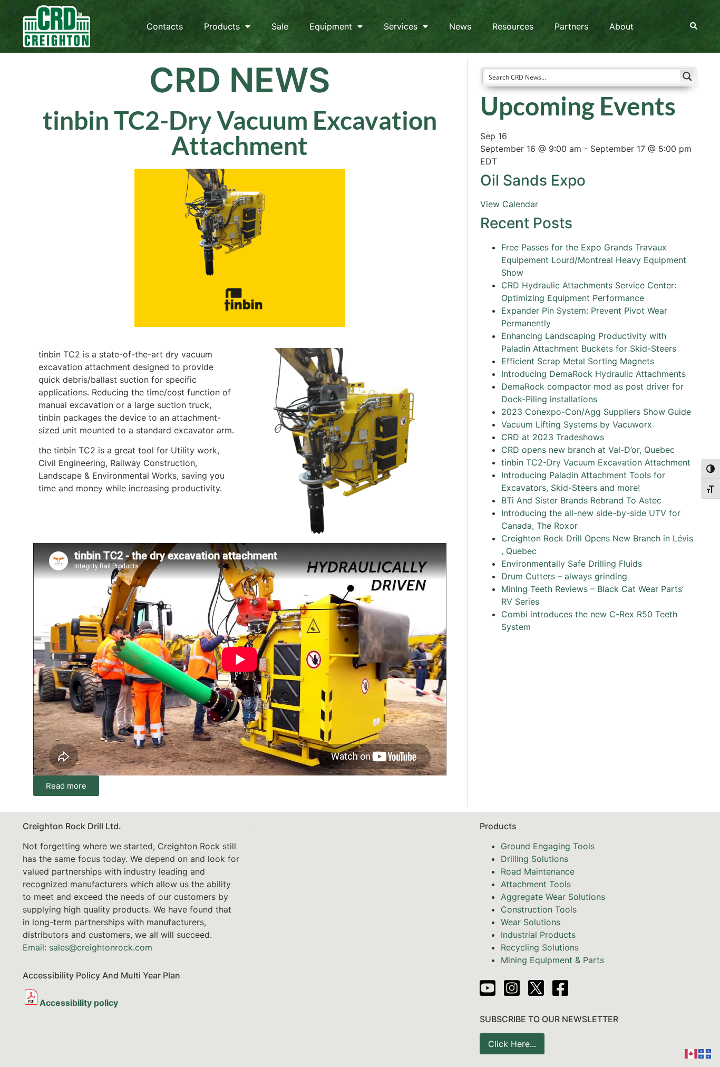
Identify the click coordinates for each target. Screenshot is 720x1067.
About (621, 26)
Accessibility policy (79, 1002)
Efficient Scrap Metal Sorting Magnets (577, 361)
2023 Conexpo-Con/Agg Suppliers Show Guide (596, 411)
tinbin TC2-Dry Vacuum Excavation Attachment (595, 462)
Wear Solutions (530, 922)
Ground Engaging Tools (548, 846)
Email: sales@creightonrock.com (87, 947)
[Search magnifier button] (687, 76)
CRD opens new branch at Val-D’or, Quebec (588, 449)
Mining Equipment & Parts (552, 960)
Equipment (330, 26)
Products (222, 26)
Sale (279, 26)
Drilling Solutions (534, 858)
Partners (571, 26)
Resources (512, 26)
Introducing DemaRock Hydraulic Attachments (593, 373)
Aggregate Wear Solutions (553, 896)
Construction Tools (539, 909)
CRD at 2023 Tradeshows (552, 437)
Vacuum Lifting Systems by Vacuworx (576, 424)
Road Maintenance (538, 871)
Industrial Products (538, 934)
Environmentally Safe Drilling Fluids (571, 563)
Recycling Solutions (540, 947)
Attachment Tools (536, 884)
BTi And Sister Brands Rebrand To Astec (581, 500)
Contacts (165, 26)
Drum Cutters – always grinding (564, 576)
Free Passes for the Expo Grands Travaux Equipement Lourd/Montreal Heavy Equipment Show (593, 260)
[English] (691, 1052)
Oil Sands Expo (533, 180)
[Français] (705, 1052)
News (460, 26)
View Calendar (509, 204)
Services (400, 26)
